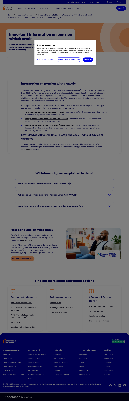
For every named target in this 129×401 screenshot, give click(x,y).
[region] (65, 52)
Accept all (88, 60)
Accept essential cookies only (69, 60)
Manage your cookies (45, 59)
